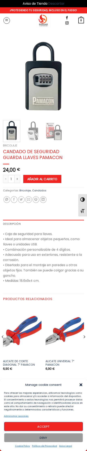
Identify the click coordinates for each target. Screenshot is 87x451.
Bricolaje (10, 145)
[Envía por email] (28, 199)
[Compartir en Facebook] (14, 199)
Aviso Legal (65, 446)
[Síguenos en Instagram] (67, 23)
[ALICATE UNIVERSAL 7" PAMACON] (65, 331)
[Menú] (6, 20)
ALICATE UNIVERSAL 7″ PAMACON (60, 363)
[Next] (77, 76)
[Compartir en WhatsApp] (6, 199)
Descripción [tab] (12, 224)
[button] (81, 385)
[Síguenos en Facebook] (67, 18)
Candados (39, 190)
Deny (43, 438)
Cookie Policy (22, 446)
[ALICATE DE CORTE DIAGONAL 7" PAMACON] (22, 331)
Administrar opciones (16, 416)
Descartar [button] (56, 3)
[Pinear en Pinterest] (36, 199)
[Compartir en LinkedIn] (43, 199)
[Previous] (9, 76)
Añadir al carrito (42, 179)
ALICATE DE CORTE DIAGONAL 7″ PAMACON (19, 363)
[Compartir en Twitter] (21, 199)
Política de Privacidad (44, 446)
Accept (43, 426)
